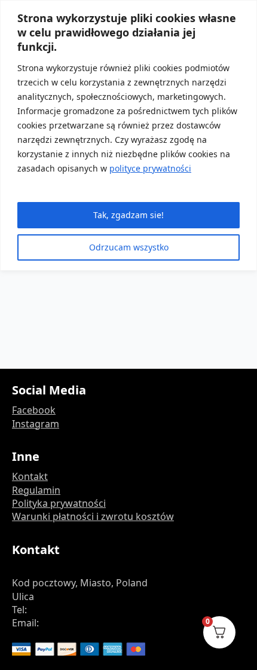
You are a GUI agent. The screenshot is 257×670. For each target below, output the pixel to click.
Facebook (34, 410)
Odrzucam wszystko (129, 247)
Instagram (35, 423)
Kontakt (30, 476)
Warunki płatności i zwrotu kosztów (93, 516)
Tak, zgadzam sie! (128, 215)
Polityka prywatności (59, 503)
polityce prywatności (150, 168)
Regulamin (36, 490)
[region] (128, 135)
